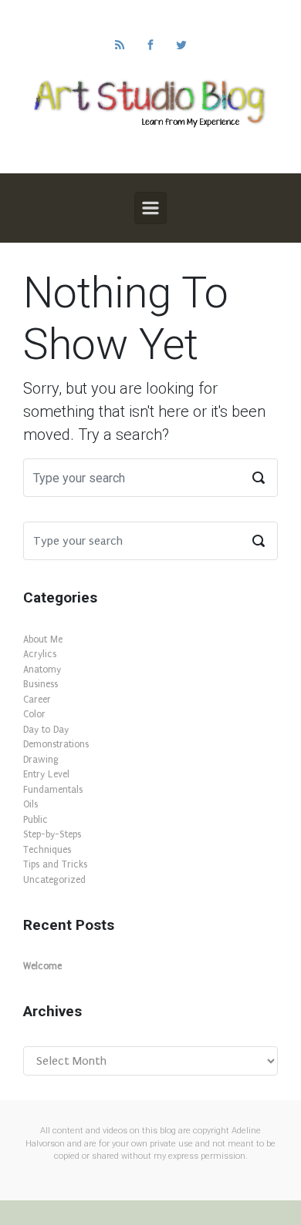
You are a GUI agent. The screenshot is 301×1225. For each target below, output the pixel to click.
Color (34, 714)
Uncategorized (54, 879)
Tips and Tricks (55, 864)
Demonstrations (56, 744)
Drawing (41, 759)
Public (35, 819)
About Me (43, 639)
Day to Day (46, 729)
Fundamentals (53, 789)
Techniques (47, 849)
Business (40, 684)
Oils (30, 804)
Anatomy (42, 669)
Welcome (42, 966)
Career (37, 699)
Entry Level (46, 774)
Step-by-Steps (52, 834)
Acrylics (39, 654)
